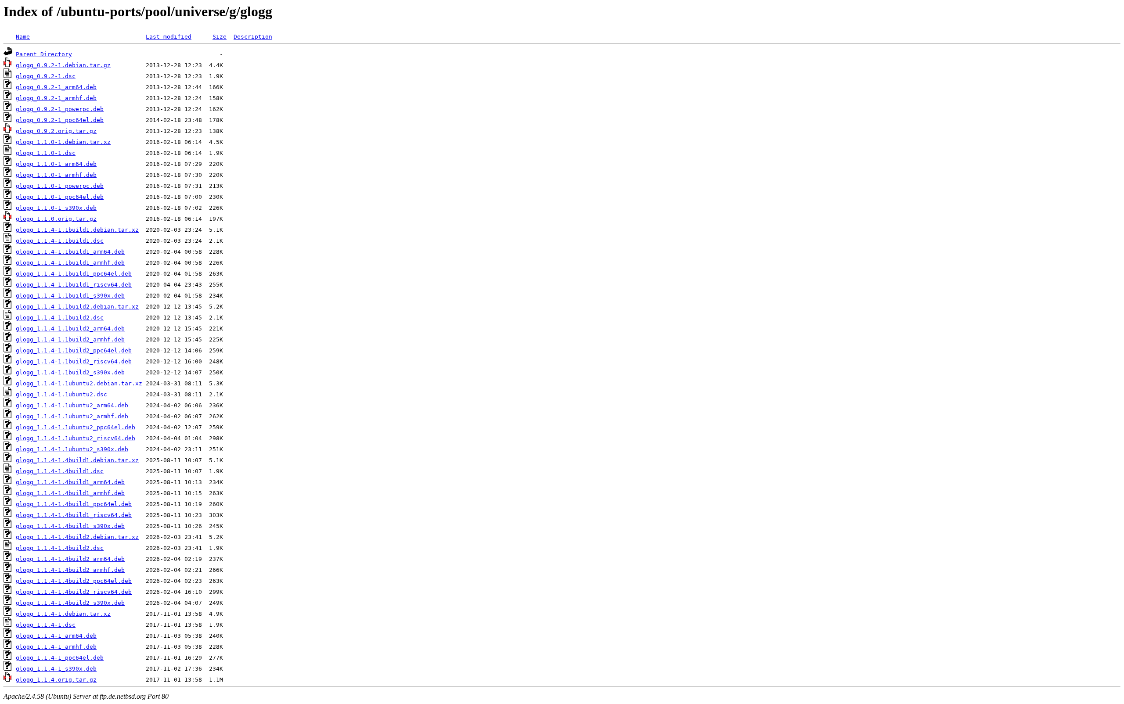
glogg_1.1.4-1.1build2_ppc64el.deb (74, 350)
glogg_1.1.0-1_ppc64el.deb (60, 197)
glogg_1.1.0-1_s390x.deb (56, 208)
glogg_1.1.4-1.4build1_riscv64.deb (74, 515)
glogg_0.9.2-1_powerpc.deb (60, 109)
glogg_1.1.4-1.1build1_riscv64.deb (74, 284)
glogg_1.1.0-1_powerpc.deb (60, 186)
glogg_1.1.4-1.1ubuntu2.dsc (61, 394)
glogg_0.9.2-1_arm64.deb (56, 87)
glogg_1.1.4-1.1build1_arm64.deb (70, 251)
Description (253, 36)
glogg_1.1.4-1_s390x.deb (56, 668)
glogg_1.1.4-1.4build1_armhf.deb (70, 493)
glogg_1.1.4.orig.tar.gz (56, 679)
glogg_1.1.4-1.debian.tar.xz (63, 614)
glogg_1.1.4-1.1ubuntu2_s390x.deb (72, 449)
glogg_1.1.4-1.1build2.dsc (60, 317)
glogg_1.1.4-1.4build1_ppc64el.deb (74, 504)
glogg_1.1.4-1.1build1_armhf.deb (70, 262)
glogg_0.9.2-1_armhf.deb (56, 98)
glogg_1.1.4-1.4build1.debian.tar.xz (77, 460)
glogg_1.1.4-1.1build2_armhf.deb (70, 339)
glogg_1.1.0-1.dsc (46, 153)
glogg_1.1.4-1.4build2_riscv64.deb (74, 592)
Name (23, 36)
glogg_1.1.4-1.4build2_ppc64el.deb (74, 581)
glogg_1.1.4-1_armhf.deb (56, 646)
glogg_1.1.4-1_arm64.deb (56, 635)
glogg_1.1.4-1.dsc (46, 624)
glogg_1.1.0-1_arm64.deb (56, 164)
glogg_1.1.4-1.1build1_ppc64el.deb (74, 273)
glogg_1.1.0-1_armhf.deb (56, 175)
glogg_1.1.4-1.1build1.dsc (60, 240)
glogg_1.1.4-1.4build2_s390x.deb (70, 603)
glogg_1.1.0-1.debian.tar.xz (63, 142)
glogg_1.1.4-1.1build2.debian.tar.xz (77, 306)
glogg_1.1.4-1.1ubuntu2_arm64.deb (72, 405)
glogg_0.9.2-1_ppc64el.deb (60, 120)
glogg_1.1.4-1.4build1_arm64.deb (70, 482)
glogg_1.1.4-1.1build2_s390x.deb (70, 372)
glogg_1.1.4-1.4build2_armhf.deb (70, 570)
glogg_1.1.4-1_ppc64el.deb (60, 657)
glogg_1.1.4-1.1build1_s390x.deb (70, 295)
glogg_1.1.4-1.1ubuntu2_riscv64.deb (75, 438)
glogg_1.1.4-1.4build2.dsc (60, 548)
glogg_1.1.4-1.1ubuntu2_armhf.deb (72, 416)
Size (220, 36)
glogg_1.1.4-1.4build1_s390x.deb (70, 526)
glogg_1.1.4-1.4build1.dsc (60, 471)
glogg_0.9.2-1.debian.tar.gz (63, 65)
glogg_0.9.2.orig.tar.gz (56, 131)
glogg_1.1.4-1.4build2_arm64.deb (70, 559)
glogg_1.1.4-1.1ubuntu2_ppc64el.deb (75, 427)
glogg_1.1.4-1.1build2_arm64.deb (70, 328)
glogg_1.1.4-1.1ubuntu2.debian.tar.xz (79, 383)
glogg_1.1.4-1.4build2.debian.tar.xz (77, 537)
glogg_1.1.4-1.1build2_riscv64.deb (74, 361)
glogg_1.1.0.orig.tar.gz (56, 219)
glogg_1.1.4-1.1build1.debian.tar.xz (77, 229)
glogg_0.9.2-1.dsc (46, 76)
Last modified (168, 36)
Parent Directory (44, 54)
